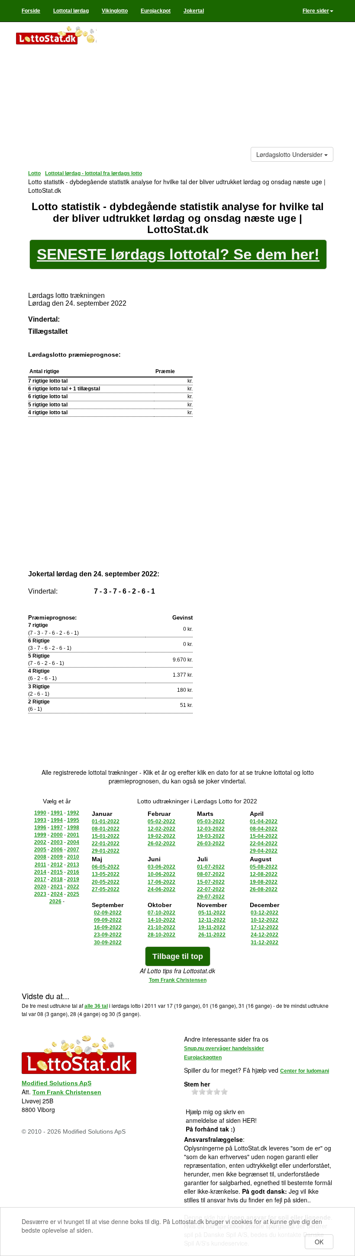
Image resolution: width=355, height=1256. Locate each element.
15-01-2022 (105, 836)
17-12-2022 (264, 927)
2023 (40, 894)
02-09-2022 (108, 913)
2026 (55, 901)
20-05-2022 (105, 882)
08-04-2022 (264, 829)
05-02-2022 (161, 821)
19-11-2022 (212, 927)
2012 (57, 865)
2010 (73, 857)
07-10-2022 (161, 913)
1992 (73, 813)
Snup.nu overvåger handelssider (224, 1048)
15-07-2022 (211, 882)
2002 (40, 842)
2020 (40, 887)
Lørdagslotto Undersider (290, 154)
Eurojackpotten (203, 1058)
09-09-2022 (108, 920)
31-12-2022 (264, 943)
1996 (40, 828)
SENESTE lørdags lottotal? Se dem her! (178, 254)
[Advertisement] (218, 86)
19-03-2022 (211, 836)
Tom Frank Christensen (178, 980)
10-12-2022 (264, 920)
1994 (57, 820)
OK (319, 1241)
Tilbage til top (177, 956)
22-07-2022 (211, 889)
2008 (40, 857)
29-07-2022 (211, 897)
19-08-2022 (264, 882)
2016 (73, 872)
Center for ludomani (304, 1071)
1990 (40, 813)
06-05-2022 (105, 867)
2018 (57, 879)
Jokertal (194, 11)
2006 (57, 850)
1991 (57, 813)
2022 (73, 887)
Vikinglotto (115, 11)
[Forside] (56, 36)
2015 (57, 872)
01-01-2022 (105, 821)
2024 (57, 894)
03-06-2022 (161, 867)
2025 (73, 894)
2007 (73, 850)
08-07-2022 (211, 874)
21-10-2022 (161, 927)
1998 (73, 828)
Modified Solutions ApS (56, 1083)
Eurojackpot (156, 11)
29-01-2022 (105, 851)
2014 (40, 872)
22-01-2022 (105, 844)
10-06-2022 (161, 874)
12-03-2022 (211, 829)
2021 (57, 887)
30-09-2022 (108, 943)
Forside (31, 11)
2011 (40, 865)
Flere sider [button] (316, 11)
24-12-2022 (264, 935)
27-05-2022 (105, 889)
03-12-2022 (264, 913)
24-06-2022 (161, 889)
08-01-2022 (105, 829)
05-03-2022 (211, 821)
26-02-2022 (161, 844)
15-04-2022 (264, 836)
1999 (40, 835)
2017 (40, 879)
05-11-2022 (212, 913)
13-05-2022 (105, 874)
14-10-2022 (161, 920)
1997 (57, 828)
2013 (73, 865)
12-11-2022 (212, 920)
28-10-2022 (161, 935)
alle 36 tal (96, 1006)
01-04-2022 (264, 821)
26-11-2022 (212, 935)
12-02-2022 (161, 829)
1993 (40, 820)
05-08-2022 (264, 867)
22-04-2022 (264, 844)
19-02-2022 (161, 836)
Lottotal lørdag (71, 11)
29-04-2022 (264, 851)
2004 (73, 842)
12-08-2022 (264, 874)
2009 (57, 857)
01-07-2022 (211, 867)
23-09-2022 (108, 935)
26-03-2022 (211, 844)
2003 (57, 842)
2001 (73, 835)
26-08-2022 (264, 889)
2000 (57, 835)
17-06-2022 (161, 882)
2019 (73, 879)
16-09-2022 (108, 927)
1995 (73, 820)
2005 (40, 850)
